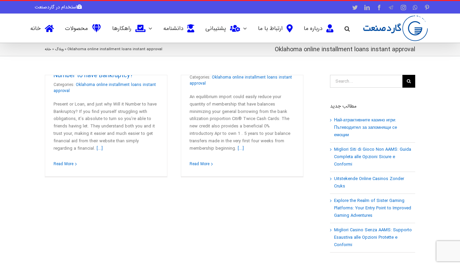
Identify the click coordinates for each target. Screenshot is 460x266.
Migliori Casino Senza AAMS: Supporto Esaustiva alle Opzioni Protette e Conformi (373, 237)
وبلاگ (59, 49)
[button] (347, 28)
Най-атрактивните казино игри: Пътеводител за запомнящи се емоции (365, 128)
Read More (63, 164)
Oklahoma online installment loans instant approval (105, 88)
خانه (48, 49)
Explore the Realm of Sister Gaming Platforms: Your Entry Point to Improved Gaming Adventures (372, 208)
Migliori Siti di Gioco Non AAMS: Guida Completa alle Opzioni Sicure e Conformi (372, 157)
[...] (100, 148)
